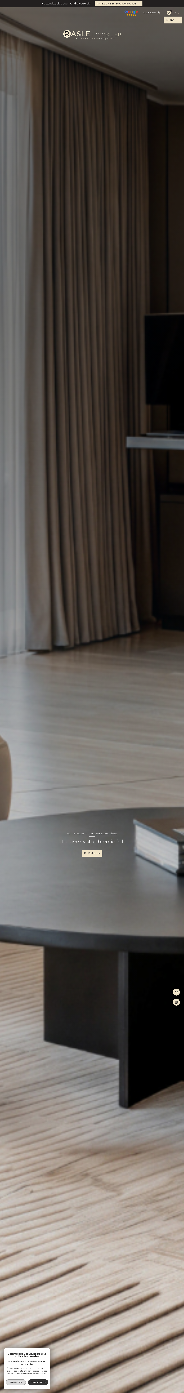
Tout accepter (38, 1382)
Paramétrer (16, 1382)
